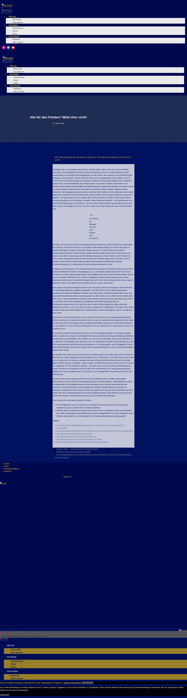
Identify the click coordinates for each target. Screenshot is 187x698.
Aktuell (15, 31)
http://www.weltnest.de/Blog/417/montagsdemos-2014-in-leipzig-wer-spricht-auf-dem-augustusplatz (94, 431)
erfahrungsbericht (77, 449)
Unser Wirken (14, 36)
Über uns (12, 16)
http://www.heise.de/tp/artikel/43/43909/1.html (74, 434)
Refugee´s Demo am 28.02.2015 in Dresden (73, 452)
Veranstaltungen (18, 28)
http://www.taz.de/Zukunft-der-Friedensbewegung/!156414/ (79, 439)
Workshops (16, 39)
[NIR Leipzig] (8, 58)
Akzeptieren (4, 695)
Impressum (7, 471)
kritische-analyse (91, 449)
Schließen (87, 683)
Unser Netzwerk (18, 22)
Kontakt (6, 463)
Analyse (59, 449)
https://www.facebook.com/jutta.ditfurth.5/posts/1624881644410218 (82, 442)
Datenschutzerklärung (11, 468)
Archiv (15, 33)
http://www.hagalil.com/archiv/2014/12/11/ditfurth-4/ (76, 436)
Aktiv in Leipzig (18, 42)
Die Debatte (13, 25)
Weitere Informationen (72, 683)
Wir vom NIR (17, 19)
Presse (6, 466)
